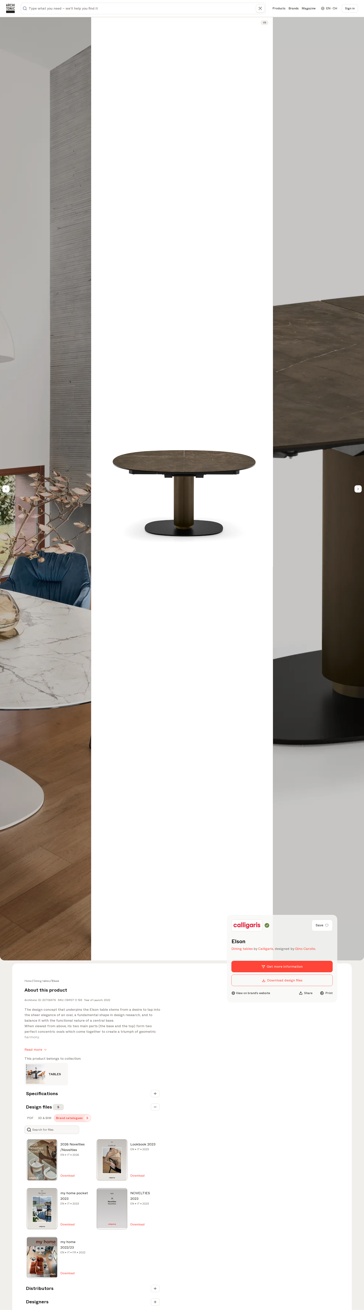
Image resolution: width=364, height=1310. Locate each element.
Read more (33, 1049)
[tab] (30, 1118)
